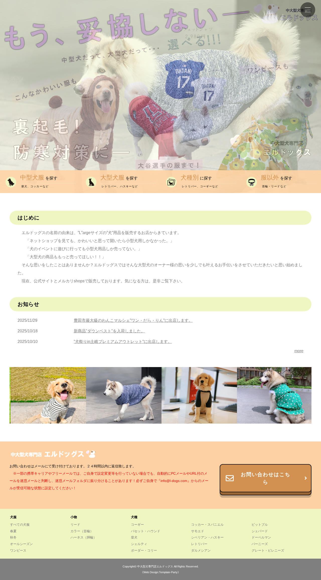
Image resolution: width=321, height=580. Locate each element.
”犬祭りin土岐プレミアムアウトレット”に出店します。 (123, 341)
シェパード (260, 531)
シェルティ (139, 544)
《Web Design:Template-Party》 (160, 572)
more (298, 351)
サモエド (197, 531)
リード (75, 524)
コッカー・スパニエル (207, 524)
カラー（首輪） (81, 531)
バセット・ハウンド (145, 531)
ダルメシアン (201, 550)
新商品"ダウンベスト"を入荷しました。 (109, 331)
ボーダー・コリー (144, 550)
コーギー (137, 524)
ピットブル (260, 524)
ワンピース (18, 550)
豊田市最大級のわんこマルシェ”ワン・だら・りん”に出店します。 (133, 320)
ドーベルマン (261, 537)
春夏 (13, 531)
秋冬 (13, 537)
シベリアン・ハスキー (207, 537)
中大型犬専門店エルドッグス (155, 566)
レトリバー (199, 544)
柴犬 (134, 537)
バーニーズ (260, 544)
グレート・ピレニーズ (268, 550)
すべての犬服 (20, 524)
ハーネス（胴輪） (83, 537)
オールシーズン (21, 544)
